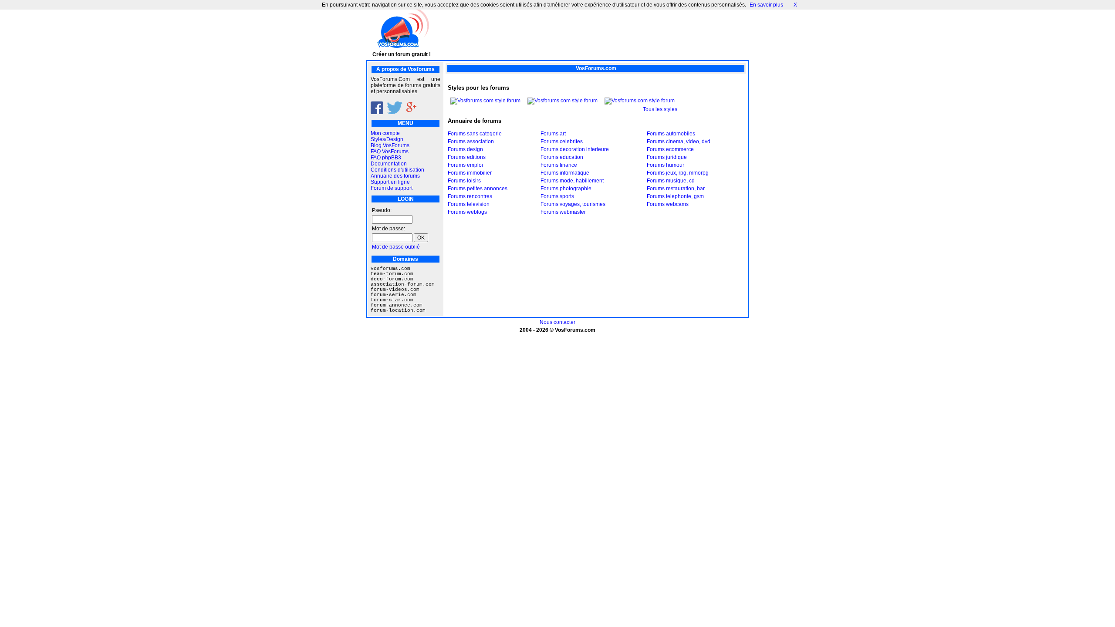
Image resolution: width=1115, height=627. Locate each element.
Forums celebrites (562, 141)
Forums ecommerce (670, 149)
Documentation (389, 164)
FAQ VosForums (390, 151)
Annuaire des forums (395, 176)
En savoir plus (766, 5)
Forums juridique (667, 157)
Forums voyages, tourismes (573, 204)
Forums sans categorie (475, 134)
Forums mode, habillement (572, 181)
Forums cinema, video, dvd (678, 141)
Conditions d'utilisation (397, 170)
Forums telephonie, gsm (675, 196)
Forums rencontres (470, 196)
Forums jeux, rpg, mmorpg (678, 173)
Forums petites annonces (477, 188)
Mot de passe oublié (396, 247)
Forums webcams (668, 204)
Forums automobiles (671, 134)
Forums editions (467, 157)
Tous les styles (660, 109)
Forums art (553, 134)
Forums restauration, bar (676, 188)
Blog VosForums (390, 145)
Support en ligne (390, 182)
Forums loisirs (464, 181)
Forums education (562, 157)
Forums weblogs (467, 212)
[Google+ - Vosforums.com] (411, 112)
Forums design (465, 149)
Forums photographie (566, 188)
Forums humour (665, 165)
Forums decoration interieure (575, 149)
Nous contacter (557, 322)
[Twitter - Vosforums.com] (394, 112)
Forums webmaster (563, 212)
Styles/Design (387, 139)
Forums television (469, 204)
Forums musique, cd (671, 181)
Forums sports (557, 196)
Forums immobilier (470, 173)
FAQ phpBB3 (386, 158)
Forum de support (391, 188)
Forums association (471, 141)
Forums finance (559, 165)
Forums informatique (565, 173)
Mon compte (385, 133)
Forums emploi (465, 165)
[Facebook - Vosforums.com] (377, 112)
